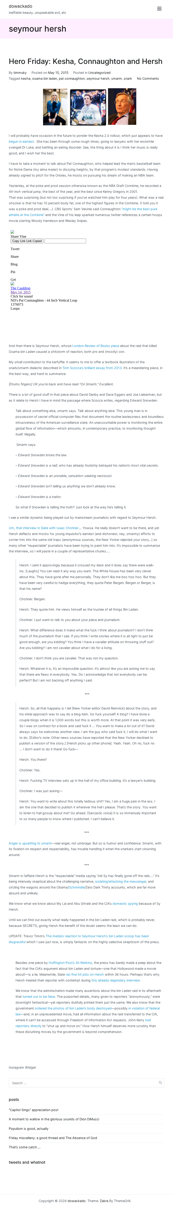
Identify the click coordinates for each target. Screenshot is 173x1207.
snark (128, 78)
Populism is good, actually (28, 1128)
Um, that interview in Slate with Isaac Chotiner (43, 528)
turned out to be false (39, 996)
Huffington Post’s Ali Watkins (70, 963)
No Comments (148, 78)
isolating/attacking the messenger (120, 881)
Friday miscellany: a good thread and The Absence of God (53, 1138)
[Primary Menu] (159, 9)
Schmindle (76, 887)
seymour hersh (97, 78)
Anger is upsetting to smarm (30, 843)
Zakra (104, 1201)
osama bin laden (44, 78)
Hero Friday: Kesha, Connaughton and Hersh (85, 61)
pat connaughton (72, 78)
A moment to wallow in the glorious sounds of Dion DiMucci (54, 1119)
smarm (116, 78)
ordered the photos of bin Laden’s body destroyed (73, 1008)
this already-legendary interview (115, 980)
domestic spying (125, 903)
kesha (25, 78)
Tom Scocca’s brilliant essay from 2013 (92, 368)
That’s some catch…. (25, 1147)
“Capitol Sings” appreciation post (33, 1110)
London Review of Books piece (95, 346)
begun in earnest (21, 141)
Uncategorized (99, 72)
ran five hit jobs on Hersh (85, 974)
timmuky (20, 72)
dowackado (20, 6)
